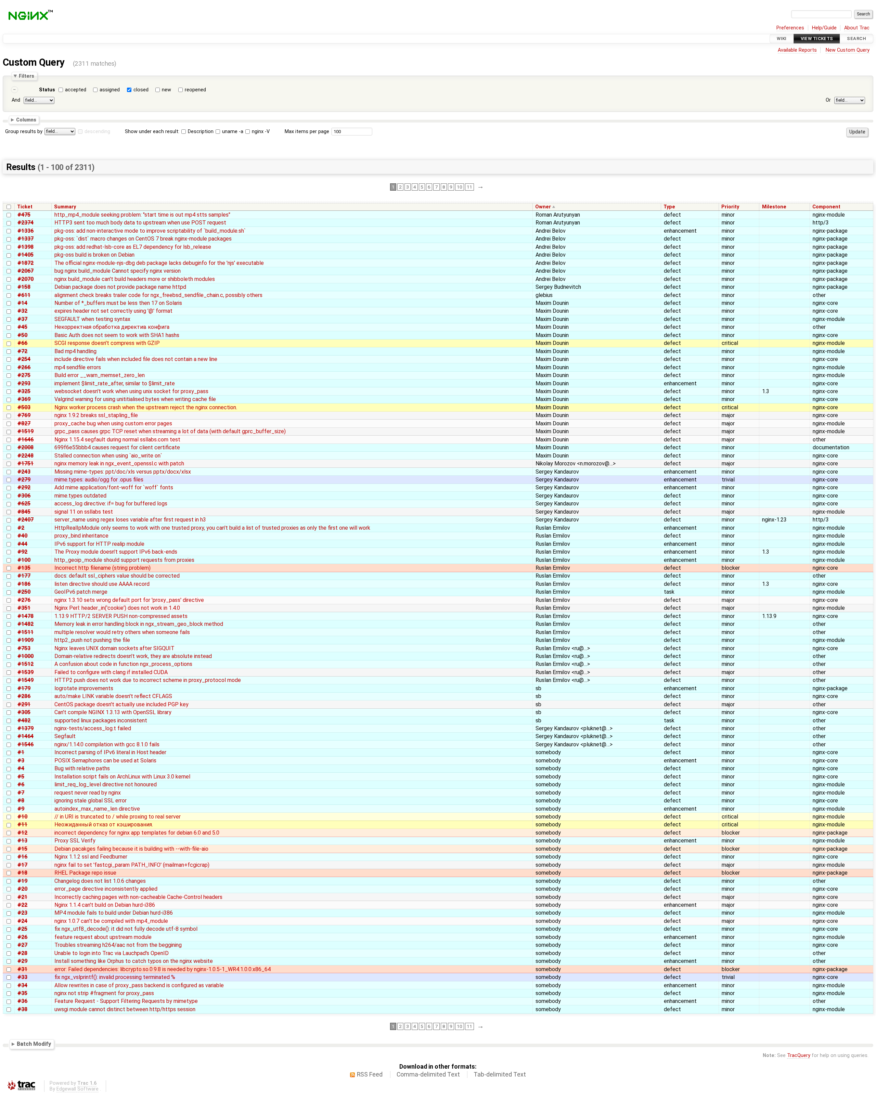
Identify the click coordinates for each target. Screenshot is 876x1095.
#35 (22, 993)
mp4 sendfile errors (77, 367)
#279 (23, 479)
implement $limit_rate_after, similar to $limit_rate (114, 383)
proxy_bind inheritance (81, 535)
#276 (23, 600)
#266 (23, 367)
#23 (22, 913)
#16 (22, 856)
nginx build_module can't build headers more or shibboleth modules (134, 279)
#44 (22, 544)
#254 (23, 359)
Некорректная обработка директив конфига (111, 327)
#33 (22, 977)
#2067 (25, 271)
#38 (22, 1009)
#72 (22, 351)
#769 (23, 415)
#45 (22, 327)
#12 (22, 832)
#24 (22, 921)
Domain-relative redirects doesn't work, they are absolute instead (133, 656)
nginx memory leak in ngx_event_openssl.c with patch (119, 463)
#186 (23, 584)
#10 (22, 816)
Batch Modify (34, 1044)
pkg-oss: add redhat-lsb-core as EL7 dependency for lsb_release (132, 247)
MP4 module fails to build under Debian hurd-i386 (113, 913)
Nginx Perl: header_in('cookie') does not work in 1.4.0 (117, 608)
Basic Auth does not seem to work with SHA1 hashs (116, 335)
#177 (23, 575)
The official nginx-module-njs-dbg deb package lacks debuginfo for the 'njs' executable (159, 263)
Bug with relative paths (82, 768)
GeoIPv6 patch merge (80, 592)
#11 (22, 824)
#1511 (25, 632)
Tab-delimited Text (500, 1074)
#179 (23, 688)
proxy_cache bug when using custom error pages (113, 423)
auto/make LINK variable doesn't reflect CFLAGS (113, 696)
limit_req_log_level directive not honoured (105, 784)
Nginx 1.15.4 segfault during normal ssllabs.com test (117, 439)
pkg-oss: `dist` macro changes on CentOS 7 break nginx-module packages (143, 238)
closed (141, 90)
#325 (23, 391)
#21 (22, 897)
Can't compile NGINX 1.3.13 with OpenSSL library (112, 712)
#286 (23, 696)
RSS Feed (370, 1074)
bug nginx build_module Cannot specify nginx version (117, 271)
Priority (730, 207)
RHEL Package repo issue (85, 872)
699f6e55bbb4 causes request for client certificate (117, 447)
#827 (23, 423)
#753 (23, 648)
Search (856, 38)
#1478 (25, 616)
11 (469, 187)
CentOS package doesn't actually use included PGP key (121, 704)
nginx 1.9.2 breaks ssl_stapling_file (96, 415)
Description (200, 131)
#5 (20, 776)
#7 (20, 792)
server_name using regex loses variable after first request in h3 (130, 519)
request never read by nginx (87, 792)
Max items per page (307, 131)
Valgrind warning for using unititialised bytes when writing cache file (135, 399)
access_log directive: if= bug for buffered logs (110, 503)
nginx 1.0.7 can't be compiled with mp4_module (111, 921)
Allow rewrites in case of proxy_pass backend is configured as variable (139, 985)
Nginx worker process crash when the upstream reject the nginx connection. (145, 407)
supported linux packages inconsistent (100, 720)
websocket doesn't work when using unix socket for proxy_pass (131, 391)
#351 (23, 608)
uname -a (232, 131)
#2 (20, 528)
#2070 (25, 279)
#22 (22, 905)
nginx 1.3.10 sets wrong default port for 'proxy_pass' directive (129, 600)
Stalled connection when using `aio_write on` (108, 455)
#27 (22, 945)
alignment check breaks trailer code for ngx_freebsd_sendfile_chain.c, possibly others (158, 295)
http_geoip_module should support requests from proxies (124, 560)
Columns (26, 120)
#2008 (25, 447)
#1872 (25, 263)
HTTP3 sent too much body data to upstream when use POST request (140, 222)
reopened (195, 90)
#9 (20, 809)
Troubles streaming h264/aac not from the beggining (118, 945)
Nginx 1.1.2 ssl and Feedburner (90, 856)
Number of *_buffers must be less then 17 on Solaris (118, 303)
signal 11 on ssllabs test (83, 511)
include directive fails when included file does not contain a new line (135, 359)
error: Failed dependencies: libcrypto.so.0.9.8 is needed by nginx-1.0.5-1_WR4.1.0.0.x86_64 (162, 969)
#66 (22, 343)
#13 (22, 840)
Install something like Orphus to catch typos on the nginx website (133, 961)
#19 (22, 881)
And (16, 100)
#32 (22, 311)
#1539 (25, 672)
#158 (23, 287)
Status (47, 90)
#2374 (25, 222)
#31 (22, 969)
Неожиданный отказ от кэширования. (103, 824)
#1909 (25, 640)
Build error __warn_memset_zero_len (99, 375)
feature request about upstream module (103, 937)
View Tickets (817, 38)
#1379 (25, 728)
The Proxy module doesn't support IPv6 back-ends (115, 552)
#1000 (25, 656)
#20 (22, 889)
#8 (20, 800)
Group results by (23, 131)
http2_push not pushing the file (92, 640)
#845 (23, 511)
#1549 (25, 680)
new (166, 90)
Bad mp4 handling (75, 351)
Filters (26, 76)
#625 (23, 503)
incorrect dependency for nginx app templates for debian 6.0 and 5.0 (136, 832)
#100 (23, 560)
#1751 (25, 463)
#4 (20, 768)
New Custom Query (847, 50)
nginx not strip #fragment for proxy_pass (104, 993)
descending (97, 131)
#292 (23, 487)
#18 (22, 872)
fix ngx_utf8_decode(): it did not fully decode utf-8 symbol (125, 929)
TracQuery (798, 1055)
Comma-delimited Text (428, 1074)
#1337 (25, 238)
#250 (23, 592)
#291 (23, 704)
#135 (23, 568)
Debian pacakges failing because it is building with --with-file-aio (131, 849)
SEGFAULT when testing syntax (92, 319)
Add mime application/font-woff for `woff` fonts (113, 487)
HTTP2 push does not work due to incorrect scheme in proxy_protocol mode (147, 680)
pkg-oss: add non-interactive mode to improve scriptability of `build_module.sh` (150, 231)
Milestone (774, 207)
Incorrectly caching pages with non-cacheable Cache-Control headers (138, 897)
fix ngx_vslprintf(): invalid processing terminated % (114, 977)
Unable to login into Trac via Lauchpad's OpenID (111, 953)
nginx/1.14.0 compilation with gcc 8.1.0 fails (106, 744)
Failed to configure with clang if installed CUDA (111, 672)
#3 (20, 760)
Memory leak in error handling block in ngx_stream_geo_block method (138, 624)
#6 (20, 784)
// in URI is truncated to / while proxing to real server (117, 816)
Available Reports (797, 50)
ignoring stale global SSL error (90, 800)
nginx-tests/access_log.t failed (92, 728)
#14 (22, 303)
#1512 (25, 664)
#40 (22, 535)
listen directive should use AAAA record (102, 584)
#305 (23, 712)
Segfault (65, 736)
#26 (22, 937)
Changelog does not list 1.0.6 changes (100, 881)
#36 (22, 1001)
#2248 (25, 455)
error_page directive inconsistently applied (105, 889)
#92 (22, 552)
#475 (23, 214)
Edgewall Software (77, 1089)
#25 (22, 929)
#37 (22, 319)
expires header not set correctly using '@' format (113, 311)
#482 (23, 720)
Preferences (790, 28)
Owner (543, 207)
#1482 (25, 624)
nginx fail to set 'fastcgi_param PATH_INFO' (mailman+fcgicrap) (131, 865)
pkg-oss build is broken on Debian (94, 255)
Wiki (782, 38)
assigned (110, 90)
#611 (23, 295)
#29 (22, 961)
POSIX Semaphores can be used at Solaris (105, 760)
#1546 (25, 744)
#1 (20, 752)
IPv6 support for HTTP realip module (99, 544)
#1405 (25, 255)
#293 (23, 383)
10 (459, 187)
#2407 (25, 519)
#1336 (25, 231)
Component (826, 207)
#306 (23, 495)
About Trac (856, 28)
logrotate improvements (83, 688)
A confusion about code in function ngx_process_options (123, 664)
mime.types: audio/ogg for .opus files (98, 479)
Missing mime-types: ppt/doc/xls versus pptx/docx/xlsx (122, 471)
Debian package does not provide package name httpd (120, 287)
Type (669, 207)
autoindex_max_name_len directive (97, 809)
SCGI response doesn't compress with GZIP (107, 343)
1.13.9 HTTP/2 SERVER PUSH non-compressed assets (121, 616)
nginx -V (260, 131)
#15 (22, 849)
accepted (75, 90)
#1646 (25, 439)
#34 (22, 985)
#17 (22, 865)
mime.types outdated (80, 495)
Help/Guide (824, 28)
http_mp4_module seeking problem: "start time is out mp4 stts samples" (142, 214)
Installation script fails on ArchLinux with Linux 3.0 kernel (122, 776)
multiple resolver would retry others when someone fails (122, 632)
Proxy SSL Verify (74, 840)
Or (828, 100)
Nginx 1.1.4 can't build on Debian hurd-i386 (104, 905)
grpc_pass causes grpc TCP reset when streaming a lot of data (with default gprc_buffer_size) (170, 431)
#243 (23, 471)
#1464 (25, 736)
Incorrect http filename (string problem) (102, 568)
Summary (65, 207)
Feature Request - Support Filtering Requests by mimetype (126, 1001)
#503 (23, 407)
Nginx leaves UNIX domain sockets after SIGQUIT (114, 648)
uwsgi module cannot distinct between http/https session (124, 1009)
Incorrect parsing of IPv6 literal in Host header (110, 752)
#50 (22, 335)
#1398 (25, 247)
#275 (23, 375)
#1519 (25, 431)
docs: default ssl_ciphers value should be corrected (117, 575)
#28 (22, 953)
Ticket (25, 207)
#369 (23, 399)
